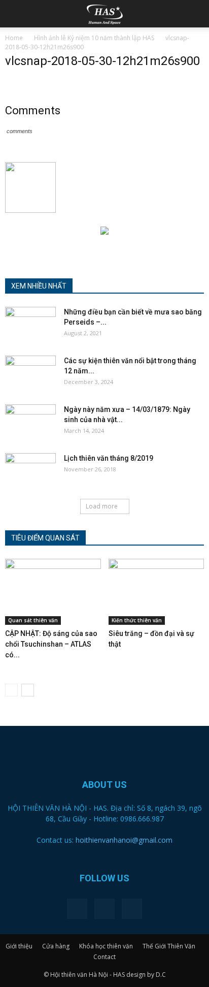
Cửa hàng (55, 946)
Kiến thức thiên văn (137, 620)
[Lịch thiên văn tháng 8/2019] (30, 471)
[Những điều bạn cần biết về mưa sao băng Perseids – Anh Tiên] (30, 324)
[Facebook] (77, 909)
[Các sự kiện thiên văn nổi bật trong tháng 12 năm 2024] (30, 373)
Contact (104, 956)
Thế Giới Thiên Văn (169, 946)
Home (14, 38)
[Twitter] (104, 909)
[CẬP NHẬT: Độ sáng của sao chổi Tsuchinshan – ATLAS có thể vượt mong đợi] (53, 592)
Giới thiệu (19, 946)
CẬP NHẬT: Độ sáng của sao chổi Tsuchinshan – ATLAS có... (51, 644)
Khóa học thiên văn (106, 946)
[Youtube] (132, 909)
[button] (195, 13)
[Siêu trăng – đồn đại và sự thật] (156, 592)
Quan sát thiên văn (33, 620)
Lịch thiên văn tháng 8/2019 (108, 458)
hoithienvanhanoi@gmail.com (124, 840)
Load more (102, 506)
